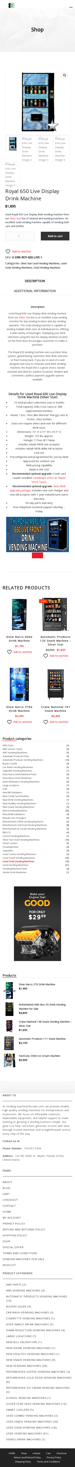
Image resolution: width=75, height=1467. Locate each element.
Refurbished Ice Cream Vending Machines (25, 828)
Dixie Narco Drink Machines (17, 778)
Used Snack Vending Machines (19, 857)
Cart (6, 1194)
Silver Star (15, 218)
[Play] (37, 555)
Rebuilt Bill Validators (14, 814)
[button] (64, 75)
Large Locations (11, 785)
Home (7, 1211)
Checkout (10, 1199)
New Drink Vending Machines (18, 799)
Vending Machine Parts (15, 868)
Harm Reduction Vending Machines (21, 781)
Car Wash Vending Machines (18, 767)
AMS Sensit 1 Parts (12, 749)
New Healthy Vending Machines (19, 803)
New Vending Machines (15, 810)
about (7, 1182)
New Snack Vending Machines (18, 806)
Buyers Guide (10, 763)
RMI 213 (7, 832)
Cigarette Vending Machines (17, 770)
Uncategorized (10, 846)
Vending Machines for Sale (23, 1259)
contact (9, 1205)
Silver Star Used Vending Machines (40, 263)
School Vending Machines (16, 836)
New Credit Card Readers (16, 796)
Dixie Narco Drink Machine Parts (19, 774)
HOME (12, 1453)
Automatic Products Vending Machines (23, 759)
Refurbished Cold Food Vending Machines (25, 825)
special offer (13, 1247)
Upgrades (8, 850)
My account (12, 1217)
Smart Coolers (10, 843)
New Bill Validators (12, 792)
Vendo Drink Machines (15, 872)
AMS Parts (8, 745)
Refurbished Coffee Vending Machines (23, 821)
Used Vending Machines (46, 267)
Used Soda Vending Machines (18, 861)
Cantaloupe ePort (43, 477)
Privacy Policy (14, 1223)
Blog (6, 1188)
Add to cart (55, 236)
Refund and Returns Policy (24, 1229)
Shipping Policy (15, 1235)
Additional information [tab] (35, 291)
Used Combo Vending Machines (19, 854)
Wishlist (9, 1265)
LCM (5, 788)
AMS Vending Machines (15, 752)
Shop (6, 1241)
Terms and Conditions (20, 1253)
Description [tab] (35, 281)
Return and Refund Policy (27, 1457)
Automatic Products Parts (16, 756)
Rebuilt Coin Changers (14, 817)
